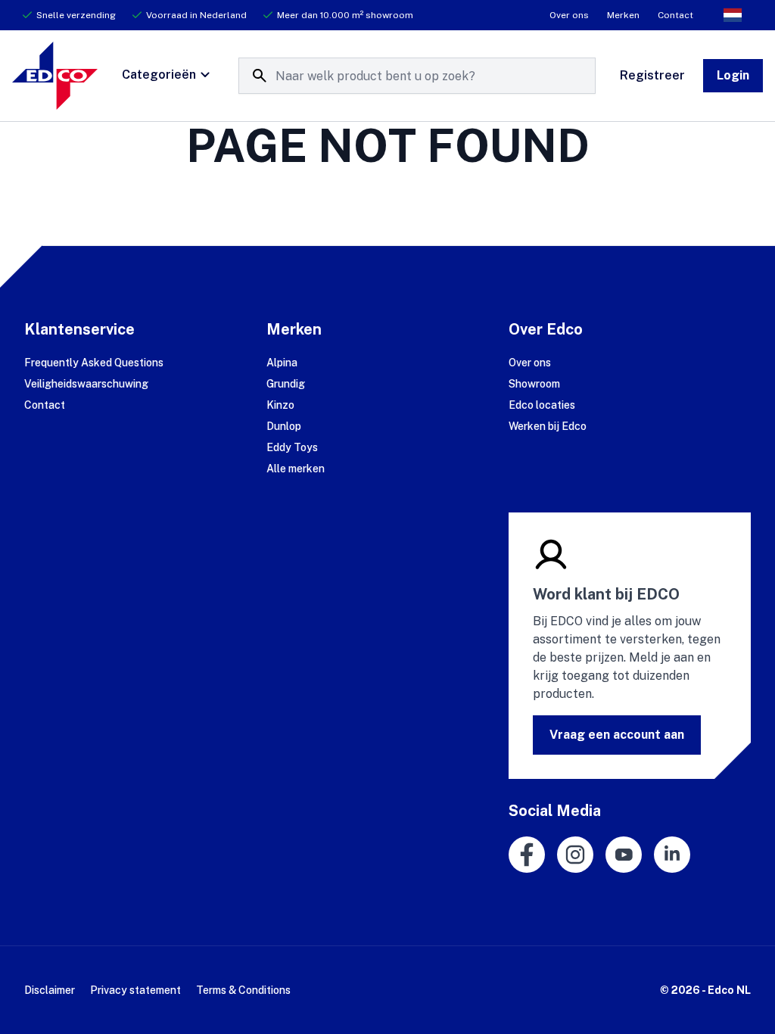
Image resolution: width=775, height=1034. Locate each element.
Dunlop (283, 426)
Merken (623, 15)
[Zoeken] (259, 76)
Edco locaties (542, 405)
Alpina (281, 363)
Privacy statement (135, 990)
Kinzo (280, 405)
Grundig (285, 384)
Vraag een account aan (616, 734)
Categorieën (159, 74)
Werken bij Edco (548, 426)
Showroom (534, 384)
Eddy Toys (292, 447)
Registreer (652, 75)
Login (733, 75)
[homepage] (55, 75)
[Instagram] (575, 854)
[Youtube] (623, 854)
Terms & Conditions (243, 990)
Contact (675, 15)
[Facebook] (527, 854)
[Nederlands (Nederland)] (732, 15)
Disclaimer (49, 990)
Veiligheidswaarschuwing (86, 384)
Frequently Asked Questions (93, 363)
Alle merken (295, 468)
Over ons (569, 15)
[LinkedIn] (672, 854)
